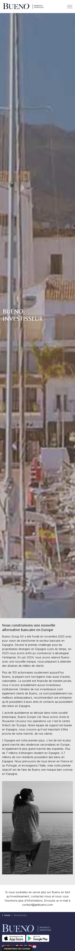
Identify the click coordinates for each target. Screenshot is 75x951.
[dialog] (17, 948)
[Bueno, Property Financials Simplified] (23, 6)
